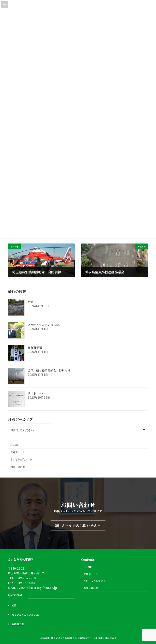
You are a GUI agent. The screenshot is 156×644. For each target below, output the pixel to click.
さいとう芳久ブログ (21, 459)
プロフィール (17, 452)
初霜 (30, 302)
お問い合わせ (17, 466)
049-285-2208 (26, 578)
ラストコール (36, 393)
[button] (78, 526)
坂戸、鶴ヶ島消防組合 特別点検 (49, 370)
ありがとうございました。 (45, 325)
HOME (14, 445)
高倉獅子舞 (35, 348)
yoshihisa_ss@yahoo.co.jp (38, 588)
